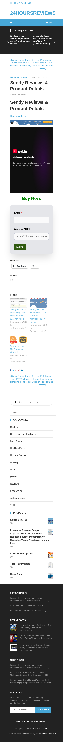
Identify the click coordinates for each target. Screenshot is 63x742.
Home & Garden (18, 455)
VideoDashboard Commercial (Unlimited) (28, 610)
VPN (12, 505)
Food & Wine (16, 441)
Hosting (14, 462)
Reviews (14, 483)
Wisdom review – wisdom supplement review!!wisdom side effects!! (20, 40)
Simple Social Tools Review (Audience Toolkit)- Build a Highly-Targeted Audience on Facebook (31, 681)
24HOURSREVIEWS (33, 13)
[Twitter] (13, 370)
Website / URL (22, 229)
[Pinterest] (19, 370)
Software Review (30, 722)
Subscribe (43, 709)
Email (18, 213)
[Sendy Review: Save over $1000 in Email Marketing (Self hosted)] (38, 303)
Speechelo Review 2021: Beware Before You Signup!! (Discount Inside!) (42, 40)
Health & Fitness (18, 448)
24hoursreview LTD (49, 734)
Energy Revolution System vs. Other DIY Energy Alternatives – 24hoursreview (36, 628)
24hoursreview (22, 734)
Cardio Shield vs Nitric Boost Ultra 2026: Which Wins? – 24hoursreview (36, 636)
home (18, 722)
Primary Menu (21, 3)
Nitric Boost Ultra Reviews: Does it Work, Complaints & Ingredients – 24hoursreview (35, 648)
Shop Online (16, 491)
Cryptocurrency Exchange (23, 434)
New (12, 469)
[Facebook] (11, 370)
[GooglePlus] (16, 370)
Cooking (14, 427)
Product (43, 722)
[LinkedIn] (22, 370)
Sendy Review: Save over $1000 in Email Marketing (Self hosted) (20, 63)
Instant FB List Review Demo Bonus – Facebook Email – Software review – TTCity (29, 599)
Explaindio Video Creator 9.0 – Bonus (26, 605)
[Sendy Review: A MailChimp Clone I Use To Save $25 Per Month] (18, 303)
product (14, 476)
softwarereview (19, 78)
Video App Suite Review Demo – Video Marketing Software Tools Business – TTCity (30, 673)
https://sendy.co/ (18, 116)
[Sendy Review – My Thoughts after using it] (18, 340)
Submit (20, 246)
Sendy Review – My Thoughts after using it (18, 349)
